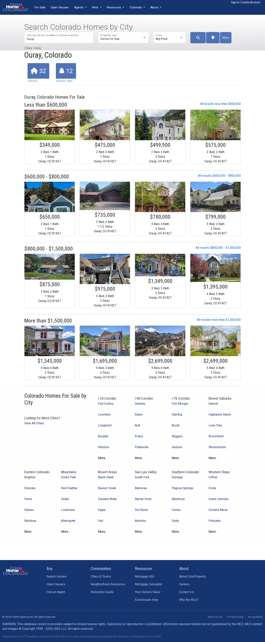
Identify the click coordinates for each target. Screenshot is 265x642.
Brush (175, 425)
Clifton (213, 477)
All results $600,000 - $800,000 (219, 175)
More (226, 37)
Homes (37, 75)
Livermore (68, 510)
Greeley (140, 403)
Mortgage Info (144, 576)
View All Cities (34, 423)
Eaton (138, 414)
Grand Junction (219, 499)
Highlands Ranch (220, 414)
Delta (175, 521)
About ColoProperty (192, 576)
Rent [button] (95, 7)
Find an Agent (56, 592)
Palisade (215, 521)
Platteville (142, 447)
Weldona (30, 521)
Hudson (177, 447)
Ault (137, 425)
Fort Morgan (180, 403)
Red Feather (69, 488)
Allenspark (68, 521)
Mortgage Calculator (148, 584)
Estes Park (68, 477)
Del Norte (141, 510)
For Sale (39, 7)
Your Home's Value (147, 592)
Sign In (235, 2)
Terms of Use (215, 616)
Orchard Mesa (218, 510)
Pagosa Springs (182, 488)
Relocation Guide (102, 592)
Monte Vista (143, 499)
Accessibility (255, 616)
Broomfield (216, 436)
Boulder (103, 436)
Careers (184, 584)
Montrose (178, 499)
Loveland (104, 414)
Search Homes (57, 576)
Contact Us (186, 592)
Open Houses (60, 7)
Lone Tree (215, 425)
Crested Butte (107, 499)
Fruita (212, 488)
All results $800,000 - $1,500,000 (218, 248)
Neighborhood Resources (108, 584)
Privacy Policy (235, 616)
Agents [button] (79, 7)
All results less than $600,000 (220, 104)
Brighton (30, 477)
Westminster (217, 447)
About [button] (154, 7)
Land (64, 75)
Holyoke (30, 488)
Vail (100, 521)
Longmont (105, 425)
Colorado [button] (136, 7)
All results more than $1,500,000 (219, 320)
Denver (213, 403)
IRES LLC (60, 629)
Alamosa (141, 488)
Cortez (176, 510)
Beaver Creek (107, 488)
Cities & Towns (101, 576)
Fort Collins (105, 403)
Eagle (102, 510)
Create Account (250, 2)
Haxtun (29, 510)
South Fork (142, 477)
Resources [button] (114, 7)
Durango (177, 477)
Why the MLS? (189, 600)
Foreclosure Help (146, 600)
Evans (139, 436)
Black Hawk (106, 477)
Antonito (140, 521)
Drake (65, 499)
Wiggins (177, 436)
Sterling (177, 414)
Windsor (103, 447)
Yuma (28, 499)
